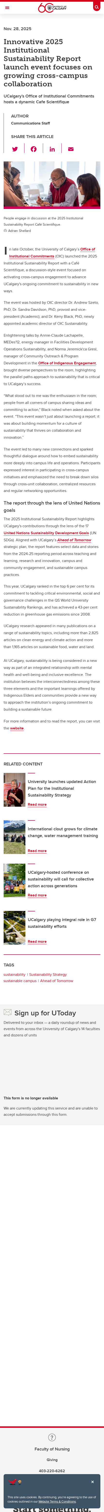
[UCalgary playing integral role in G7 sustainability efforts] (14, 928)
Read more (37, 804)
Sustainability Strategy (48, 974)
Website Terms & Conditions (57, 1501)
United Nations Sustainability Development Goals (46, 533)
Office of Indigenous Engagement (67, 363)
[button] (17, 148)
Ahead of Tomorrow (56, 981)
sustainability (14, 974)
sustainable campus (20, 981)
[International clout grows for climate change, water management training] (14, 837)
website (17, 728)
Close (92, 1485)
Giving (52, 1460)
